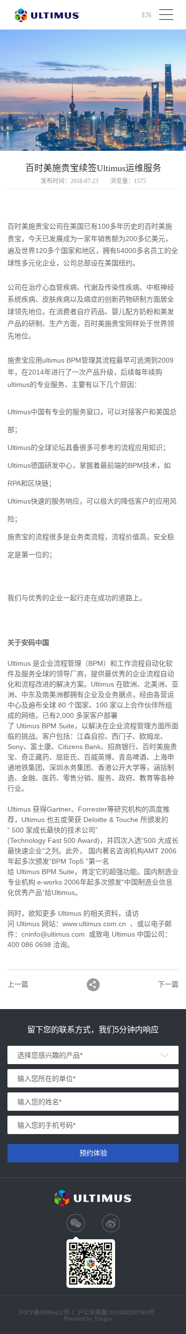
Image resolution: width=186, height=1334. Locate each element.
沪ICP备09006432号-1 (46, 1313)
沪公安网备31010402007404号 (116, 1313)
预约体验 (93, 1153)
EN (146, 14)
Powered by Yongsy (88, 1319)
